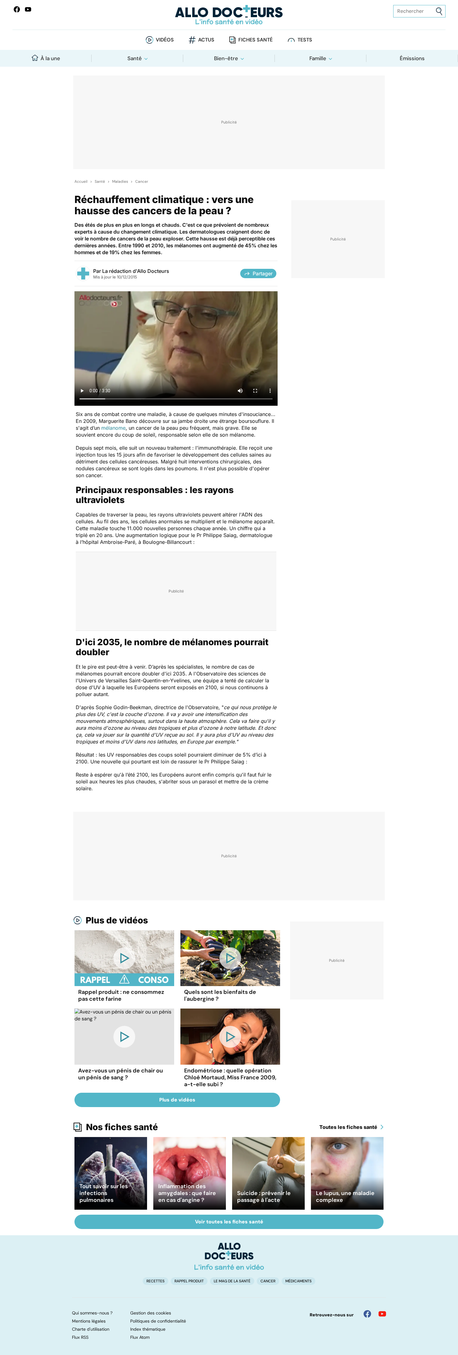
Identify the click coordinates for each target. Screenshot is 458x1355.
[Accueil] (229, 1256)
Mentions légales (89, 1321)
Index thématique (147, 1329)
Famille (317, 58)
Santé (134, 58)
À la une (50, 58)
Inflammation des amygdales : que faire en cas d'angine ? (187, 1193)
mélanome (113, 428)
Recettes (155, 1281)
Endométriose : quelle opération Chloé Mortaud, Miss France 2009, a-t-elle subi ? (230, 1077)
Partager (263, 273)
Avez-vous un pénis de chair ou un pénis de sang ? (120, 1074)
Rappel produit (189, 1281)
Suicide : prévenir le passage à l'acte (264, 1196)
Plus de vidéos (117, 920)
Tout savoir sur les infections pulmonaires (103, 1193)
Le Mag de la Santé (232, 1281)
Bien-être (226, 58)
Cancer (141, 181)
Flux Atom (140, 1337)
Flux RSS (80, 1337)
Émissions (412, 58)
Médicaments (298, 1281)
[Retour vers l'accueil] (229, 15)
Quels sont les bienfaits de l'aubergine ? (220, 995)
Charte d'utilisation (90, 1329)
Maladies (120, 181)
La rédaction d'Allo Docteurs (135, 271)
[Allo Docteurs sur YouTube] (28, 9)
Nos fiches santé (122, 1127)
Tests (305, 39)
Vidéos (165, 39)
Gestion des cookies (150, 1313)
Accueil (81, 181)
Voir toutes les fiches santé (229, 1221)
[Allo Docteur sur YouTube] (382, 1314)
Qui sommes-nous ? (92, 1313)
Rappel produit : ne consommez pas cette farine (121, 995)
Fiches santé (255, 39)
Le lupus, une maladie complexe (345, 1196)
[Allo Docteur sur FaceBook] (17, 9)
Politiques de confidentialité (158, 1321)
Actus (206, 39)
